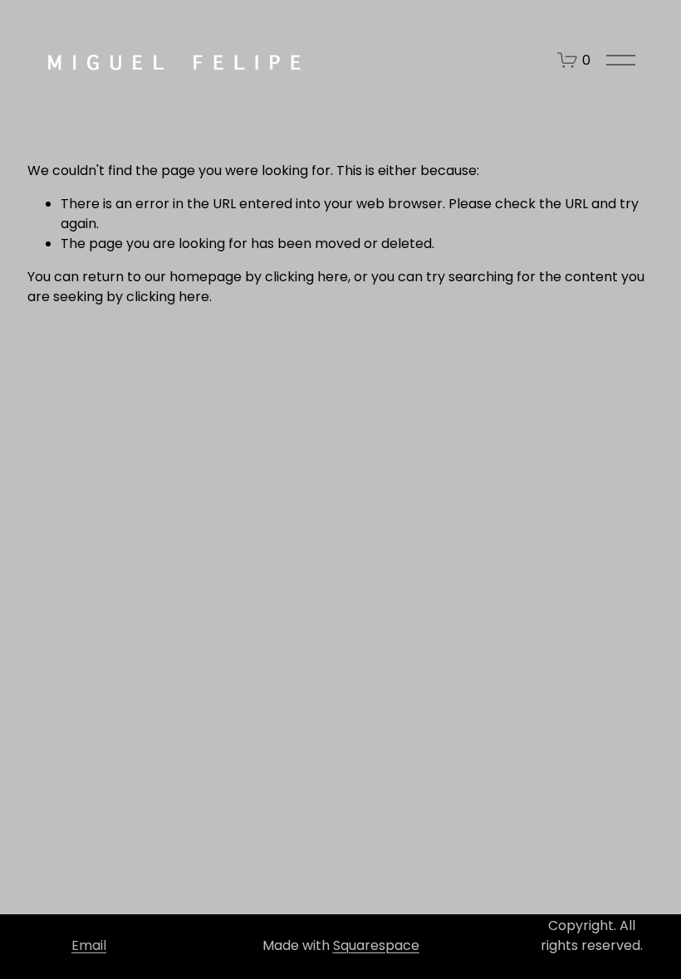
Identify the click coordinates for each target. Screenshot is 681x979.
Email (88, 945)
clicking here (306, 276)
